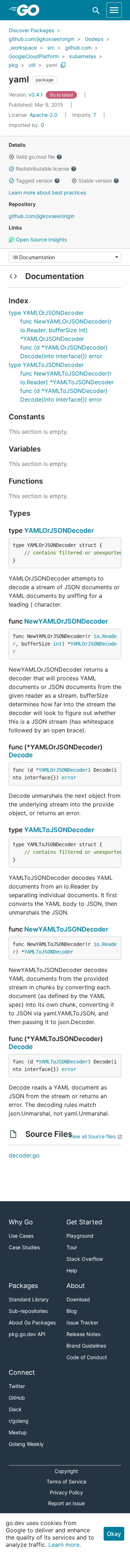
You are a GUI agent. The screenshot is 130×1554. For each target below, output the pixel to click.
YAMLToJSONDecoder (59, 830)
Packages (23, 1285)
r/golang (19, 1421)
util (32, 65)
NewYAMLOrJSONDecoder (66, 621)
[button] (11, 157)
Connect (22, 1372)
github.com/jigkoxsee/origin (41, 39)
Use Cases (21, 1236)
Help (71, 1270)
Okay (114, 1533)
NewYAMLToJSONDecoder (66, 929)
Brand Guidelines (86, 1346)
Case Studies (24, 1247)
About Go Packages (32, 1322)
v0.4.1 (26, 94)
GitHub (17, 1398)
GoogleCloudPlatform (34, 56)
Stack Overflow (84, 1259)
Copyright (66, 1471)
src (51, 47)
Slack (15, 1409)
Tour (71, 1247)
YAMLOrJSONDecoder (59, 530)
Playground (80, 1236)
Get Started (84, 1222)
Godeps (94, 39)
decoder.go (24, 1155)
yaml (51, 65)
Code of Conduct (86, 1357)
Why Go (21, 1222)
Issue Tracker (82, 1322)
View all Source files (92, 1136)
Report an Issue (66, 1503)
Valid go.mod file (35, 157)
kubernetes (82, 56)
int (57, 644)
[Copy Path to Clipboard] (63, 65)
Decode (21, 755)
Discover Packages (31, 30)
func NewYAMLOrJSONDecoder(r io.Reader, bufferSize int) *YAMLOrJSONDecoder (66, 330)
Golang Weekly (26, 1444)
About (75, 1285)
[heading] (30, 10)
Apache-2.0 (43, 115)
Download (78, 1299)
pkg (13, 65)
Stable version (95, 180)
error (69, 777)
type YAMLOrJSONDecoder (46, 312)
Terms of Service (66, 1481)
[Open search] (96, 10)
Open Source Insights (40, 239)
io (96, 636)
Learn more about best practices (47, 192)
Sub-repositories (28, 1311)
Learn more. (64, 1544)
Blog (71, 1311)
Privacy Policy (66, 1492)
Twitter (17, 1386)
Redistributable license (42, 169)
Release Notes (83, 1334)
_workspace (23, 47)
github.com (78, 47)
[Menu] (65, 257)
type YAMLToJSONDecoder (46, 364)
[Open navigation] (114, 10)
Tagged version (34, 180)
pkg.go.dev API (27, 1334)
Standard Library (29, 1299)
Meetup (18, 1432)
